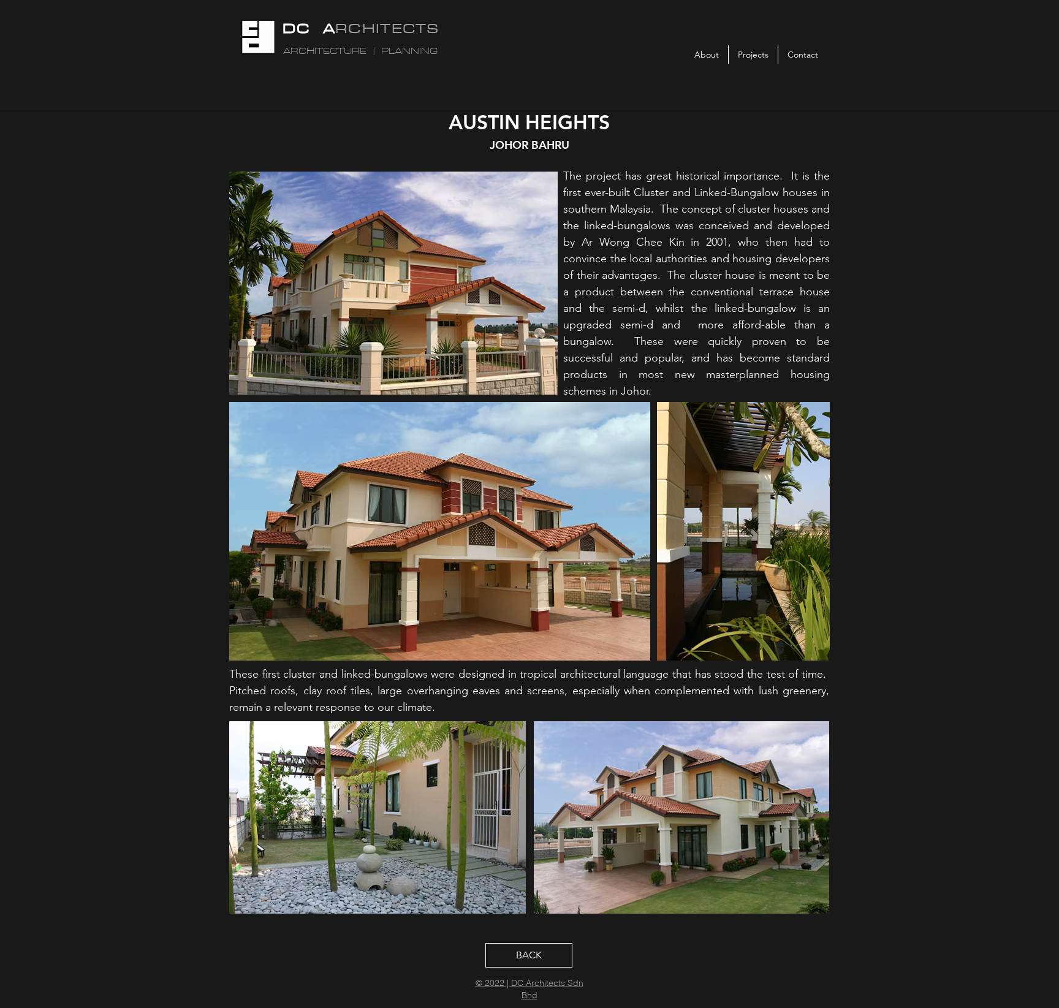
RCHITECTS (387, 28)
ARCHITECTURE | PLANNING (360, 51)
